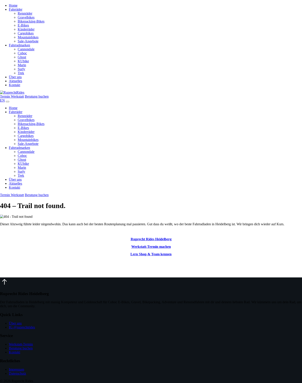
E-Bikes (23, 25)
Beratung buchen (37, 96)
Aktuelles (15, 81)
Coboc (22, 53)
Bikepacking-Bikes (31, 21)
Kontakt (14, 85)
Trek (21, 73)
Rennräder (25, 13)
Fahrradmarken (19, 45)
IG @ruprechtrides (22, 327)
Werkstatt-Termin (21, 344)
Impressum (16, 369)
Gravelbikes (26, 17)
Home (13, 5)
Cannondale (26, 49)
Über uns (15, 77)
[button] (4, 285)
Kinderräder (26, 29)
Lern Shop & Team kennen (151, 254)
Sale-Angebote (28, 41)
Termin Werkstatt (12, 96)
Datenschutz (17, 373)
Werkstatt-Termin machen (151, 246)
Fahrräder (15, 9)
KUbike (23, 61)
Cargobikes (26, 33)
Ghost (22, 57)
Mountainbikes (28, 37)
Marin (22, 65)
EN (2, 100)
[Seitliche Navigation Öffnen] (7, 101)
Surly (21, 69)
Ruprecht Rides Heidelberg (151, 239)
